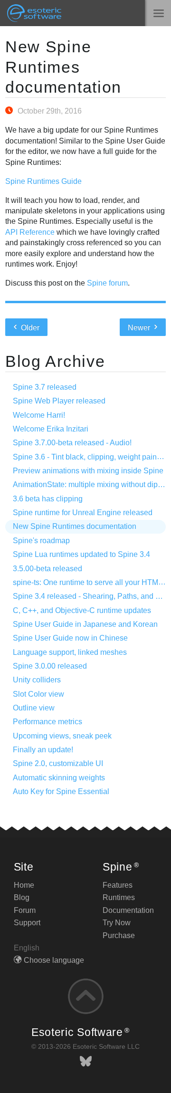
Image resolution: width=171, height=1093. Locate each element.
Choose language (54, 960)
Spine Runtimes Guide (43, 181)
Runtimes (119, 897)
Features (118, 885)
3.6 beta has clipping (48, 499)
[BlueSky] (86, 1061)
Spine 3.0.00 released (50, 666)
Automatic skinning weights (59, 778)
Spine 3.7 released (44, 387)
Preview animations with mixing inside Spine (88, 471)
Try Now (117, 923)
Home (24, 885)
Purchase (119, 935)
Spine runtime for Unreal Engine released (82, 512)
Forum (25, 910)
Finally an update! (43, 750)
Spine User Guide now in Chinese (70, 638)
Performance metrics (47, 722)
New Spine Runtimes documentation (63, 67)
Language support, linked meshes (70, 652)
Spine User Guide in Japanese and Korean (85, 624)
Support (27, 923)
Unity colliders (37, 680)
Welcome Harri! (39, 415)
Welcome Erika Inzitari (50, 429)
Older (29, 328)
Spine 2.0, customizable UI (58, 763)
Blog (21, 897)
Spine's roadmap (41, 541)
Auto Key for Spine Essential (61, 791)
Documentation (128, 910)
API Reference (30, 232)
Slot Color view (38, 694)
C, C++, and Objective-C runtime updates (82, 610)
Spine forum (107, 283)
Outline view (34, 708)
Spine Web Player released (59, 401)
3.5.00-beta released (47, 569)
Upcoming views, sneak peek (62, 736)
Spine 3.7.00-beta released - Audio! (72, 443)
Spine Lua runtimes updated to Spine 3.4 (81, 554)
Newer (140, 328)
